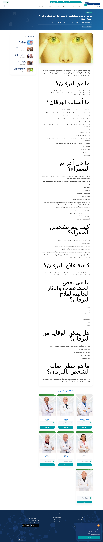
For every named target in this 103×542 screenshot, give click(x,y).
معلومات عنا (78, 6)
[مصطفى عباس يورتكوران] (84, 405)
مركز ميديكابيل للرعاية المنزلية (55, 521)
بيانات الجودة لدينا (80, 521)
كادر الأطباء (57, 6)
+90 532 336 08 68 (33, 518)
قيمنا (82, 517)
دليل (47, 6)
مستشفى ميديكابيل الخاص (56, 519)
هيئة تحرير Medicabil (68, 22)
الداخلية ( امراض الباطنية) (86, 26)
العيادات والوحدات (71, 6)
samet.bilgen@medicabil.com (30, 517)
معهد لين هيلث (58, 523)
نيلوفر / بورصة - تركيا (33, 520)
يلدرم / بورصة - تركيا (33, 522)
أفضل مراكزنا (63, 6)
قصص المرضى (42, 6)
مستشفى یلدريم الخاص (57, 517)
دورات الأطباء (51, 6)
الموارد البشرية (80, 519)
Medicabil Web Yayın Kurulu (55, 22)
